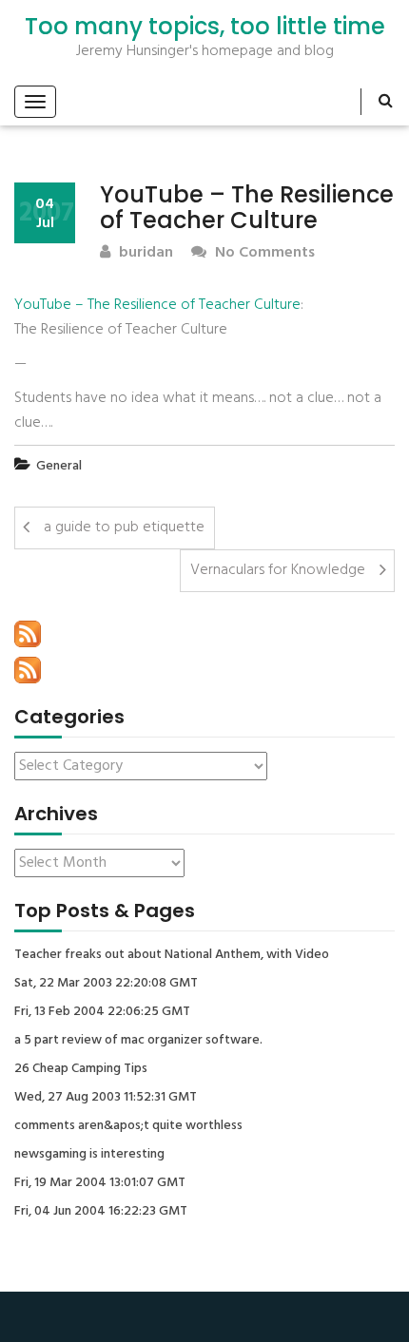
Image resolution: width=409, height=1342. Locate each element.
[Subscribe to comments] (27, 670)
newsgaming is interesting (89, 1154)
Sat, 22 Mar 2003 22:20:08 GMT (106, 983)
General (59, 466)
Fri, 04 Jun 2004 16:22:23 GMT (100, 1211)
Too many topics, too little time (205, 26)
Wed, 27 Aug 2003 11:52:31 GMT (105, 1097)
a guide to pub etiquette (124, 527)
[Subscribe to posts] (27, 634)
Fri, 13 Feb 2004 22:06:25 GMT (102, 1012)
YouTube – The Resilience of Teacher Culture (157, 305)
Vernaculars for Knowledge (277, 570)
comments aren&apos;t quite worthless (128, 1126)
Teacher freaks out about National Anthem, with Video (171, 955)
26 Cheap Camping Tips (80, 1069)
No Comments (263, 253)
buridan (144, 253)
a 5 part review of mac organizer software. (138, 1040)
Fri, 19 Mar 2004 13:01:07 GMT (99, 1183)
